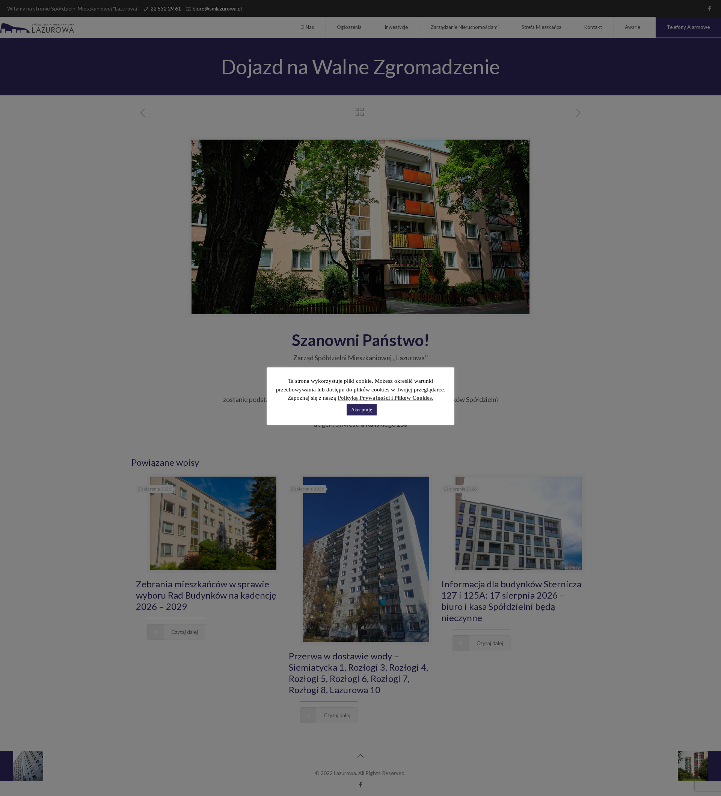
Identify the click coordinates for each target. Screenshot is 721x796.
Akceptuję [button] (361, 409)
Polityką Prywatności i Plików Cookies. (385, 398)
